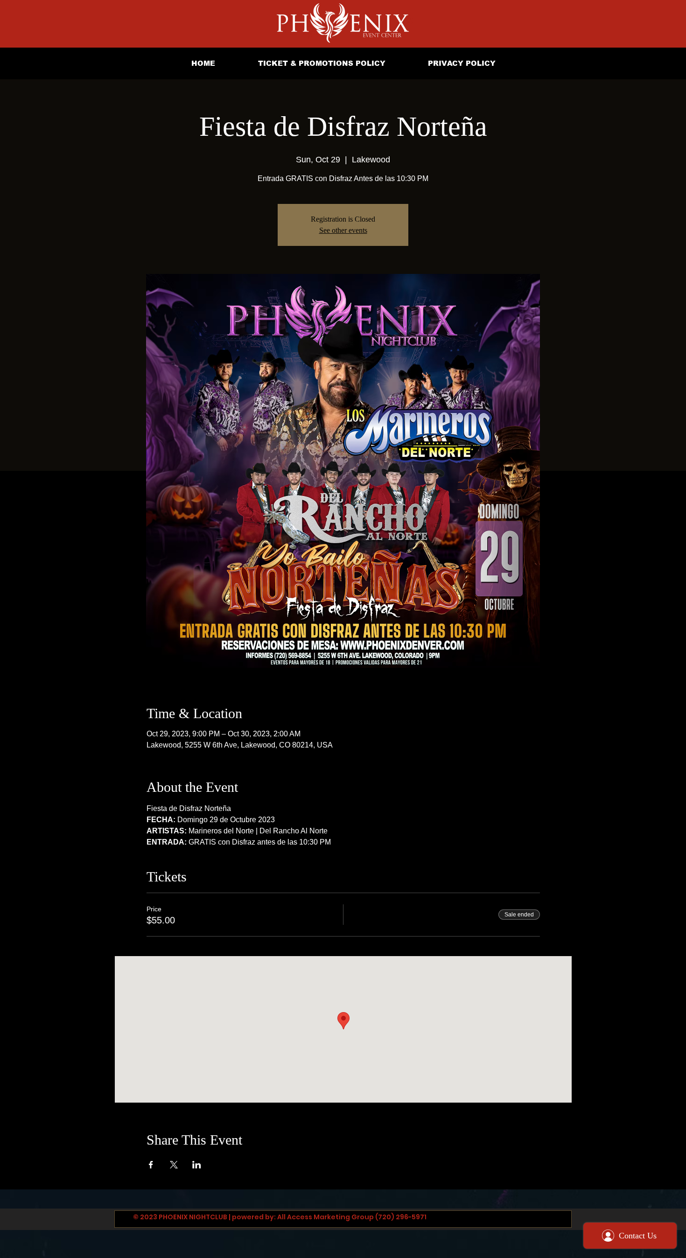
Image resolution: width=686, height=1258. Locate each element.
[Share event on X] (173, 1164)
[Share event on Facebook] (151, 1164)
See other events (343, 230)
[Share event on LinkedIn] (196, 1164)
